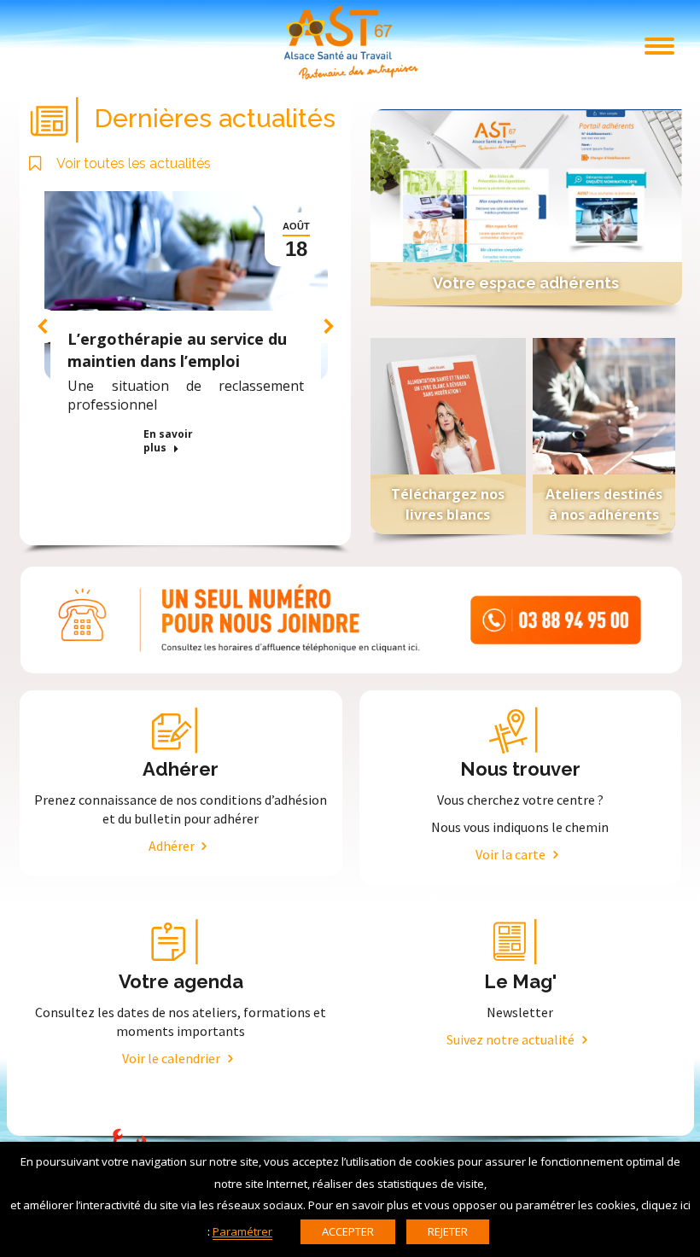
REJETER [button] (448, 1231)
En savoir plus (168, 441)
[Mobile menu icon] (659, 46)
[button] (43, 326)
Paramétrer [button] (242, 1231)
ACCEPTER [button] (348, 1231)
